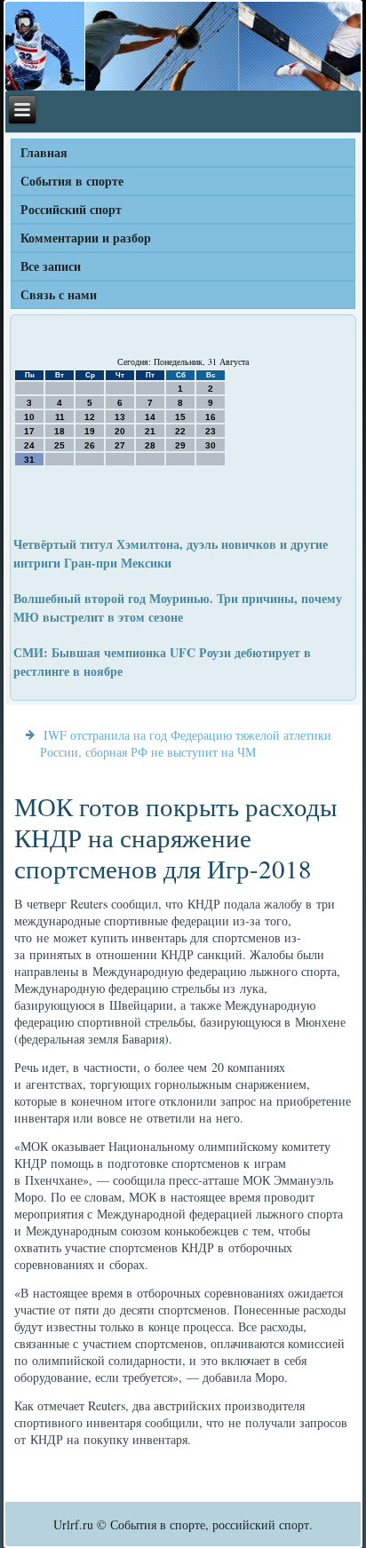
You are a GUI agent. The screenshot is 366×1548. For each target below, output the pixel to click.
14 (150, 417)
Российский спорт (71, 209)
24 (29, 445)
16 (210, 417)
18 (59, 431)
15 (180, 417)
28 (150, 445)
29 (180, 445)
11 (60, 417)
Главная (44, 152)
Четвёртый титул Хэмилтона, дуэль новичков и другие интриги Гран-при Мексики (170, 553)
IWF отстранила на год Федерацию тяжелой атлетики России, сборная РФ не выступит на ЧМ (185, 743)
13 (120, 417)
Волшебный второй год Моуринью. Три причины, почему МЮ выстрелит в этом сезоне (177, 607)
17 (29, 431)
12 (89, 417)
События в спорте (71, 180)
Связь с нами (58, 294)
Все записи (50, 266)
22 (180, 431)
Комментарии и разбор (85, 237)
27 (120, 445)
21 (150, 431)
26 (89, 445)
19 (89, 431)
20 (120, 431)
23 (210, 431)
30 (210, 445)
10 (29, 417)
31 (29, 459)
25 (59, 445)
